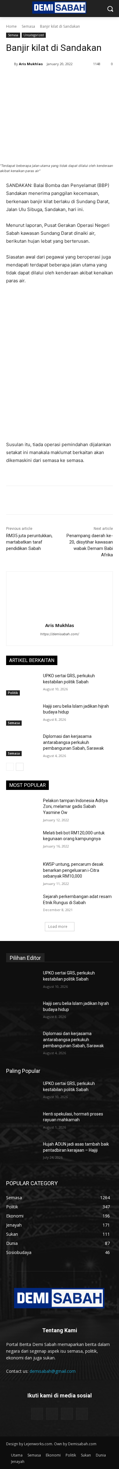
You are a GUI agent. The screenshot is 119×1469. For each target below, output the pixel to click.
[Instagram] (52, 1414)
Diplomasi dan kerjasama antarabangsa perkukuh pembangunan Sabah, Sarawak (73, 742)
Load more (57, 926)
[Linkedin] (73, 79)
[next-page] (19, 767)
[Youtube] (82, 1414)
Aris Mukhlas (31, 64)
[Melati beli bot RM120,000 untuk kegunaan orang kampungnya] (22, 841)
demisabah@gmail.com (53, 1371)
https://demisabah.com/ (59, 634)
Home (11, 26)
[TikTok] (67, 1414)
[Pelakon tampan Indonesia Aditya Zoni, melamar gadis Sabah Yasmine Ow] (22, 809)
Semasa (28, 26)
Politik (13, 693)
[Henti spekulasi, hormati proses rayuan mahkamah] (22, 1122)
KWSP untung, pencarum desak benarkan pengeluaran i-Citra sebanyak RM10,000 (73, 870)
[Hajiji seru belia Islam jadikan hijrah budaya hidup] (22, 714)
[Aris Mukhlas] (10, 64)
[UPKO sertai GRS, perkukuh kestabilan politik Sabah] (22, 684)
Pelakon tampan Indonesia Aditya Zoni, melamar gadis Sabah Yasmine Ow (75, 806)
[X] (45, 79)
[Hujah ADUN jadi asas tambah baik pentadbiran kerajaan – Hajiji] (22, 1152)
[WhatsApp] (59, 79)
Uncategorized (33, 35)
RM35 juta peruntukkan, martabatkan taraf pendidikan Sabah (29, 542)
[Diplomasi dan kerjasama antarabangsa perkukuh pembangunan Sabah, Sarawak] (22, 745)
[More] (102, 79)
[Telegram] (87, 79)
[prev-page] (10, 767)
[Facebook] (31, 79)
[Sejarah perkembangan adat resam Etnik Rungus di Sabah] (22, 905)
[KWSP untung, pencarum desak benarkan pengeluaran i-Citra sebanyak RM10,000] (22, 872)
